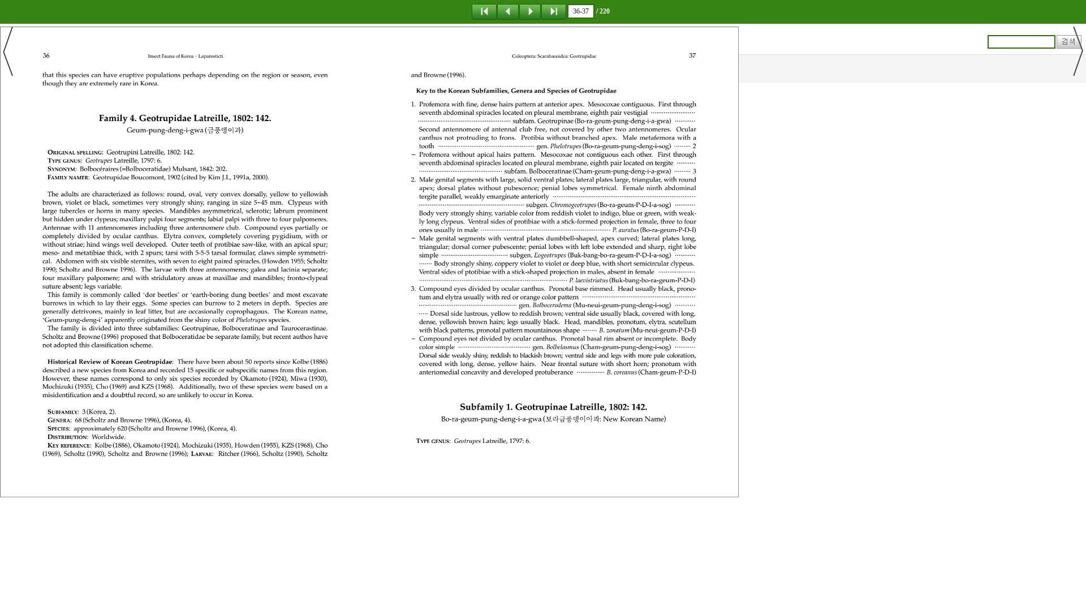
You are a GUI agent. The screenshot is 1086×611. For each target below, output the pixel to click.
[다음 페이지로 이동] (530, 11)
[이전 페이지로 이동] (508, 11)
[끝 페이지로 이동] (553, 11)
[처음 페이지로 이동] (484, 11)
